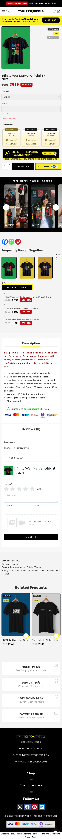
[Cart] (58, 11)
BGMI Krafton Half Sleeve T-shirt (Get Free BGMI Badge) (16, 640)
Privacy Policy (31, 837)
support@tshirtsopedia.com (31, 755)
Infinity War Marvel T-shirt (14, 570)
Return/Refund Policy (27, 834)
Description (31, 343)
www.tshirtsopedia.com (31, 761)
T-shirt (5, 573)
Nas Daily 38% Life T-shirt (46, 640)
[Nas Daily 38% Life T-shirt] (46, 614)
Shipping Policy (8, 834)
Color (6, 92)
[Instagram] (20, 807)
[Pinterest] (18, 242)
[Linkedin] (42, 807)
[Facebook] (5, 242)
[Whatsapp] (11, 242)
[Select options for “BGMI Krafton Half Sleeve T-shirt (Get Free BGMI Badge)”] (26, 636)
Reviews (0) (31, 429)
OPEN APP (52, 20)
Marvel (15, 564)
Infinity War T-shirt (37, 570)
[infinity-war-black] (16, 47)
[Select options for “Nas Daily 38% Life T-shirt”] (56, 636)
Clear (5, 114)
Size (4, 104)
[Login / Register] (54, 11)
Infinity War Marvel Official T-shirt (24, 567)
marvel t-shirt (53, 570)
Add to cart (23, 166)
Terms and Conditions (49, 834)
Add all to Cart (17, 287)
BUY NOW (43, 166)
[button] (31, 781)
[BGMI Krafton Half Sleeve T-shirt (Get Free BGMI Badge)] (16, 614)
